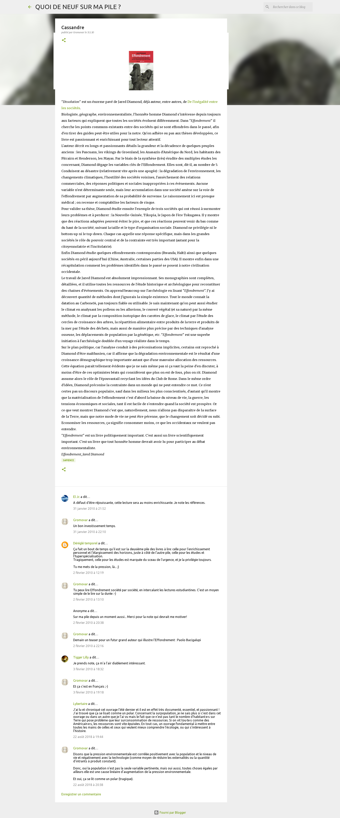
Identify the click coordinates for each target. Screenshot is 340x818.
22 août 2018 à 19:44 (88, 737)
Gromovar (80, 520)
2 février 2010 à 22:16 (88, 646)
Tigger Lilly (81, 657)
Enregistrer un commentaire (81, 794)
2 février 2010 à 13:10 (88, 599)
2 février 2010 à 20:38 (88, 622)
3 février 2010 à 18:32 (88, 669)
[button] (63, 40)
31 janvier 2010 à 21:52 (89, 508)
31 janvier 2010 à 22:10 (89, 532)
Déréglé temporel (85, 543)
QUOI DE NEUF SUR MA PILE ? (78, 6)
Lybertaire (80, 703)
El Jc (76, 497)
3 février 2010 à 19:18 (88, 692)
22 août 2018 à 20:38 (88, 785)
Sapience (68, 460)
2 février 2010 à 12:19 (88, 572)
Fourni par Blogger (172, 812)
